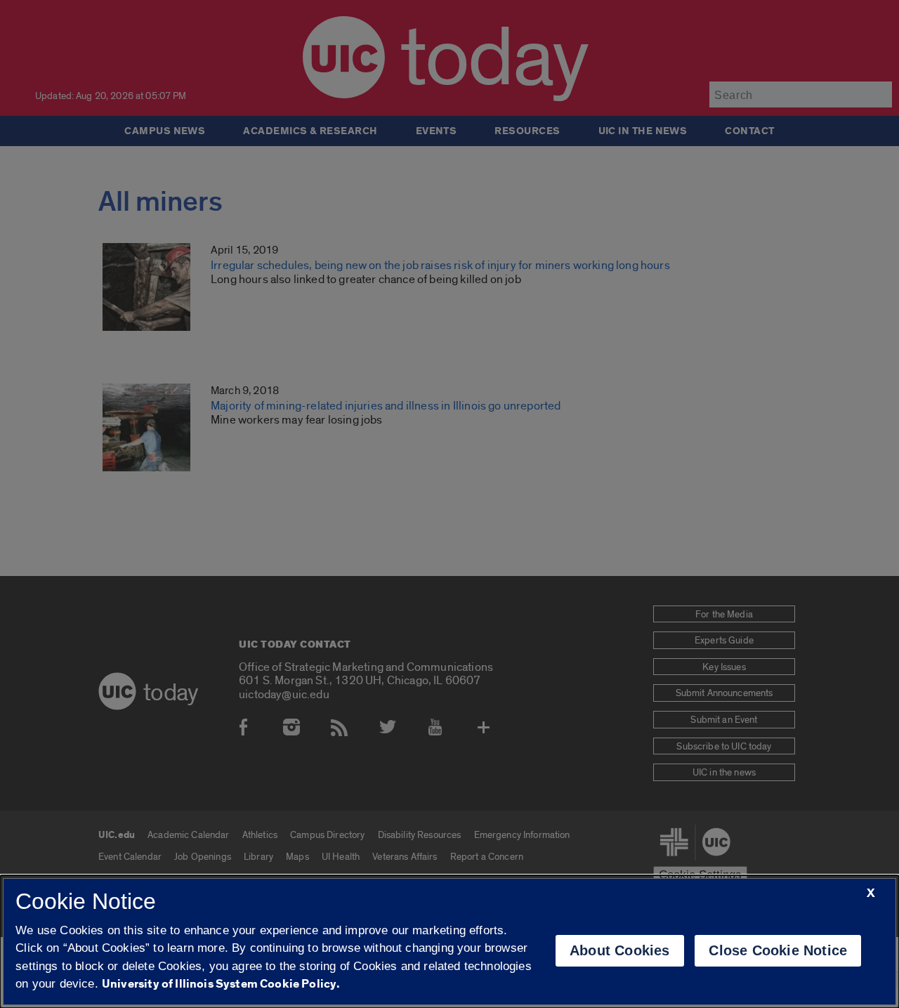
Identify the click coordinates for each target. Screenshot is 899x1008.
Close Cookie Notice (778, 950)
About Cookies (620, 950)
